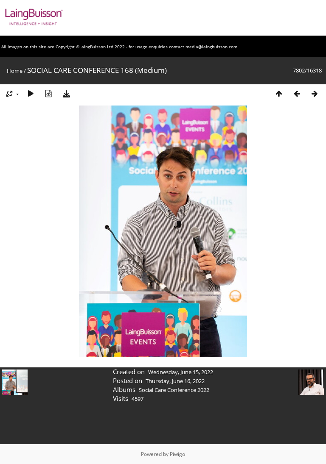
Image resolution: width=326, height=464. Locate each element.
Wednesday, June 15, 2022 (180, 372)
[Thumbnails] (279, 93)
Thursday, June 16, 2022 (175, 381)
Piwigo (177, 454)
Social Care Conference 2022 (174, 390)
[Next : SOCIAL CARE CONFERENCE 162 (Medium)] (314, 93)
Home (14, 71)
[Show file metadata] (48, 93)
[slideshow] (30, 93)
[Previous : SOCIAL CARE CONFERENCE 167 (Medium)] (297, 93)
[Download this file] (66, 93)
